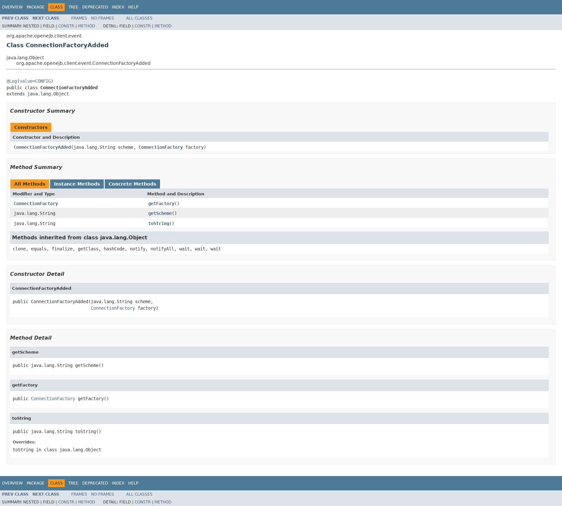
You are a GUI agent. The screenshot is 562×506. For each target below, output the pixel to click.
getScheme (160, 213)
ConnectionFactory (161, 147)
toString (158, 223)
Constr (66, 26)
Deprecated (95, 7)
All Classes (139, 18)
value (26, 81)
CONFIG (43, 81)
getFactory (161, 203)
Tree (73, 7)
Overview (12, 7)
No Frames (102, 18)
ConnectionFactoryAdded (42, 147)
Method (86, 26)
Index (118, 7)
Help (133, 7)
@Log (12, 81)
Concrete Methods (132, 184)
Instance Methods (77, 184)
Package (36, 7)
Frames (79, 18)
